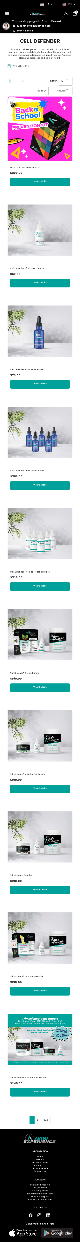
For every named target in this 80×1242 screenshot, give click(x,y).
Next (45, 1120)
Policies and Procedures (40, 1199)
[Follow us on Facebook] (30, 1215)
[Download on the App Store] (23, 1233)
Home (40, 1156)
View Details (40, 181)
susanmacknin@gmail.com (33, 25)
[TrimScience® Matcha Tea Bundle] (40, 735)
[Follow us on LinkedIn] (48, 1215)
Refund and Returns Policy (39, 1193)
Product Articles (40, 1162)
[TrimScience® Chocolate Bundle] (40, 837)
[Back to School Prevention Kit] (40, 129)
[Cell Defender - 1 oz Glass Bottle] (40, 331)
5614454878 (25, 30)
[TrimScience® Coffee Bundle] (40, 634)
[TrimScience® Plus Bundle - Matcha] (40, 1039)
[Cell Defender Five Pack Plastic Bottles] (40, 533)
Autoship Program (40, 1196)
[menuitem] (7, 13)
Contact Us (39, 1165)
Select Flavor (40, 889)
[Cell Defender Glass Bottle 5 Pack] (40, 432)
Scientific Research (40, 1185)
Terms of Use (40, 1171)
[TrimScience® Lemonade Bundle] (40, 938)
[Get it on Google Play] (57, 1233)
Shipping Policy (40, 1190)
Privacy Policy (40, 1187)
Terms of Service (40, 1168)
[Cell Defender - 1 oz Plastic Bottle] (40, 230)
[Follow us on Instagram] (39, 1215)
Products (40, 1159)
